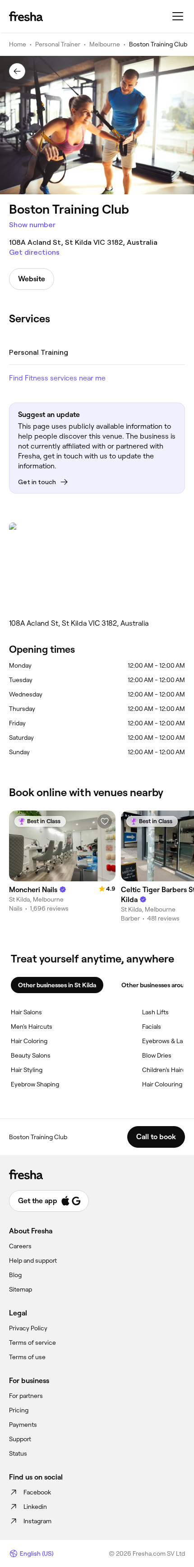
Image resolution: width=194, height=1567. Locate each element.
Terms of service (32, 1342)
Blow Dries (156, 1055)
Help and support (33, 1260)
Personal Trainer (57, 44)
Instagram (37, 1521)
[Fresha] (26, 16)
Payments (23, 1424)
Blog (15, 1274)
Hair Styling (26, 1069)
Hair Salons (26, 1012)
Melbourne (104, 44)
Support (20, 1439)
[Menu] (178, 16)
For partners (26, 1395)
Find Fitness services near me (57, 378)
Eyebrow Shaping (35, 1084)
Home (17, 44)
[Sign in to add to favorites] (104, 821)
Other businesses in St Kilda (57, 985)
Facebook (37, 1492)
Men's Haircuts (31, 1026)
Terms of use (27, 1357)
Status (18, 1453)
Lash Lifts (155, 1012)
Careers (20, 1246)
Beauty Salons (31, 1055)
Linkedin (35, 1506)
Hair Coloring (29, 1041)
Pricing (18, 1410)
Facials (151, 1026)
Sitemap (20, 1289)
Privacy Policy (28, 1328)
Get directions (34, 252)
